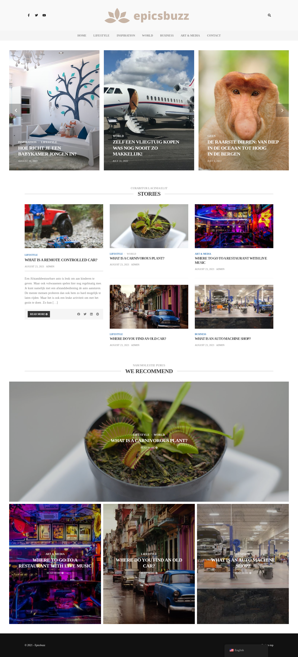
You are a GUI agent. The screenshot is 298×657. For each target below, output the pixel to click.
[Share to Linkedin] (91, 314)
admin (50, 266)
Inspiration (126, 35)
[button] (15, 110)
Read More (38, 314)
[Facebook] (29, 15)
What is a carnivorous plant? (137, 258)
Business (167, 35)
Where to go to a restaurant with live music (231, 260)
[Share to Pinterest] (97, 314)
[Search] (269, 15)
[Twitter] (36, 15)
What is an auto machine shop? (223, 339)
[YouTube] (44, 15)
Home (81, 35)
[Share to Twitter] (85, 314)
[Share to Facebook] (78, 314)
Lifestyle (101, 35)
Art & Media (190, 35)
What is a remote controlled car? (61, 260)
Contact (214, 35)
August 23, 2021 (34, 266)
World (147, 35)
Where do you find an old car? (138, 339)
